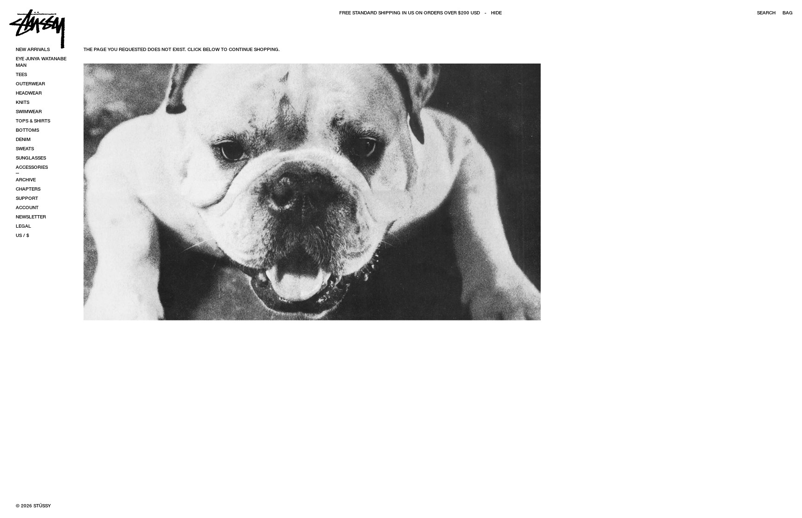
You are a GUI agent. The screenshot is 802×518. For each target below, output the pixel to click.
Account (27, 207)
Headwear (29, 93)
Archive (26, 179)
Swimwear (29, 111)
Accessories (32, 167)
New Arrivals (33, 49)
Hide (496, 12)
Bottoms (27, 130)
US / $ (22, 235)
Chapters (28, 189)
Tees (21, 74)
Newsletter (31, 216)
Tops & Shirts (33, 120)
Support (27, 198)
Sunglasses (31, 157)
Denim (23, 139)
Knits (22, 102)
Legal (23, 226)
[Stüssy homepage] (37, 28)
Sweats (25, 148)
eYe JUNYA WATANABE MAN (41, 62)
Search (766, 12)
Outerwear (30, 83)
